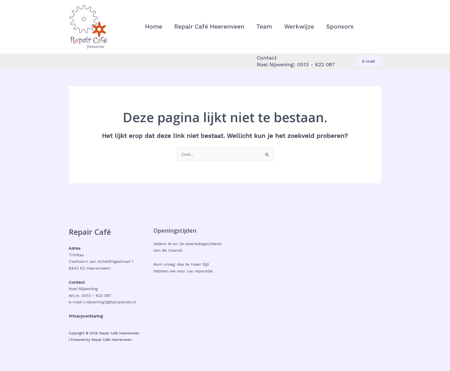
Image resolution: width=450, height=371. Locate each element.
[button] (368, 61)
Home (153, 26)
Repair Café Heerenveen (209, 26)
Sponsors (340, 26)
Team (264, 26)
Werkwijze (299, 26)
